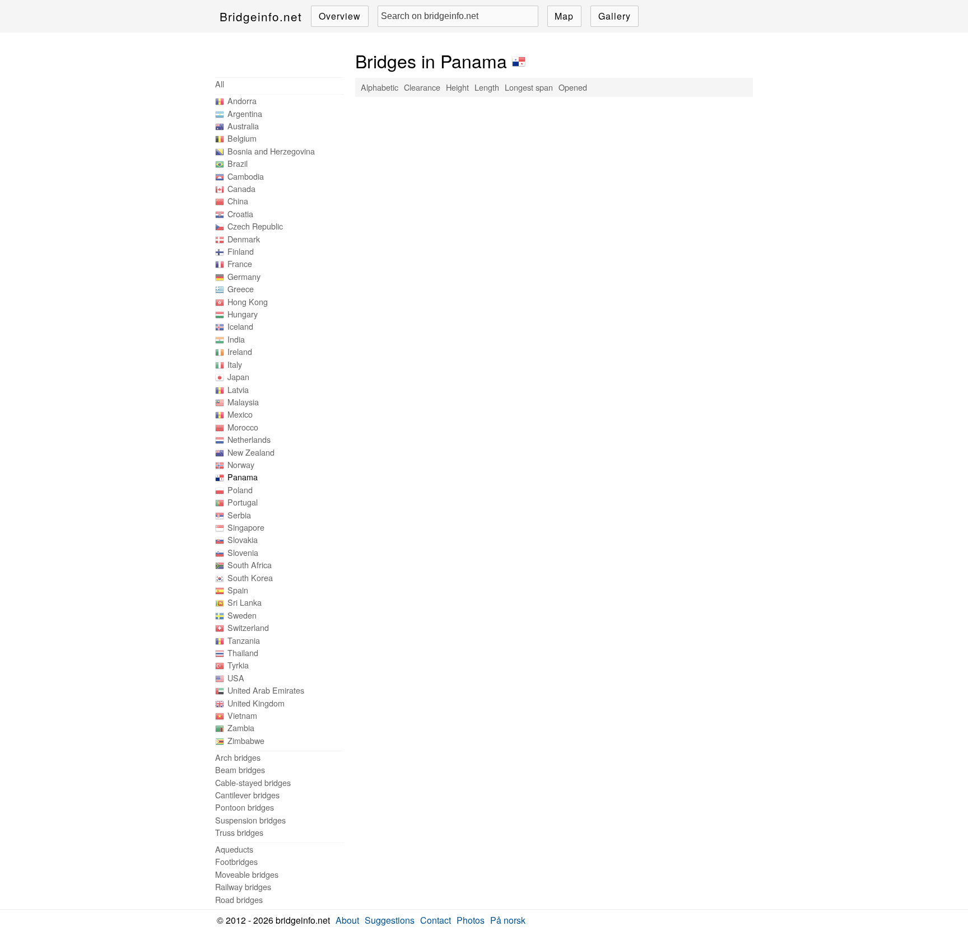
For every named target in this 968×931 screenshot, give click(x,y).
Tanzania (243, 640)
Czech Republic (255, 226)
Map (564, 16)
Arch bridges (237, 757)
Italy (234, 364)
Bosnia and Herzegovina (271, 151)
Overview (340, 16)
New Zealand (250, 452)
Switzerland (248, 627)
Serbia (239, 515)
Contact (435, 920)
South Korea (250, 577)
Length (486, 87)
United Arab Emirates (265, 690)
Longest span (529, 87)
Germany (243, 276)
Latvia (238, 389)
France (239, 263)
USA (235, 678)
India (236, 339)
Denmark (243, 239)
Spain (237, 590)
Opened (573, 87)
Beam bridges (240, 769)
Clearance (422, 87)
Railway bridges (243, 886)
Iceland (240, 326)
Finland (240, 251)
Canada (241, 188)
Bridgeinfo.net (261, 16)
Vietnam (242, 715)
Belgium (242, 138)
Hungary (242, 314)
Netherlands (249, 439)
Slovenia (242, 552)
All (219, 84)
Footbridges (236, 861)
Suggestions (390, 920)
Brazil (237, 163)
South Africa (249, 564)
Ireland (239, 351)
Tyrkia (238, 665)
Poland (240, 489)
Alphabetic (379, 87)
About (347, 920)
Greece (240, 288)
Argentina (244, 113)
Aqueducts (234, 849)
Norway (240, 464)
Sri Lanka (244, 602)
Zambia (240, 727)
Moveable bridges (246, 874)
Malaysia (243, 402)
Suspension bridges (250, 820)
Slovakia (242, 539)
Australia (243, 126)
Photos (471, 920)
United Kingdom (256, 703)
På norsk (507, 920)
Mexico (240, 414)
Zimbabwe (245, 740)
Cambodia (245, 176)
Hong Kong (247, 301)
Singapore (245, 527)
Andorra (242, 100)
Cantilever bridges (247, 795)
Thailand (242, 652)
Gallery (614, 16)
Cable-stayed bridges (253, 782)
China (237, 201)
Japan (238, 376)
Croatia (240, 213)
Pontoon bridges (244, 807)
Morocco (242, 427)
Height (457, 87)
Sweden (242, 615)
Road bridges (239, 899)
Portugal (242, 502)
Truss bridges (239, 832)
